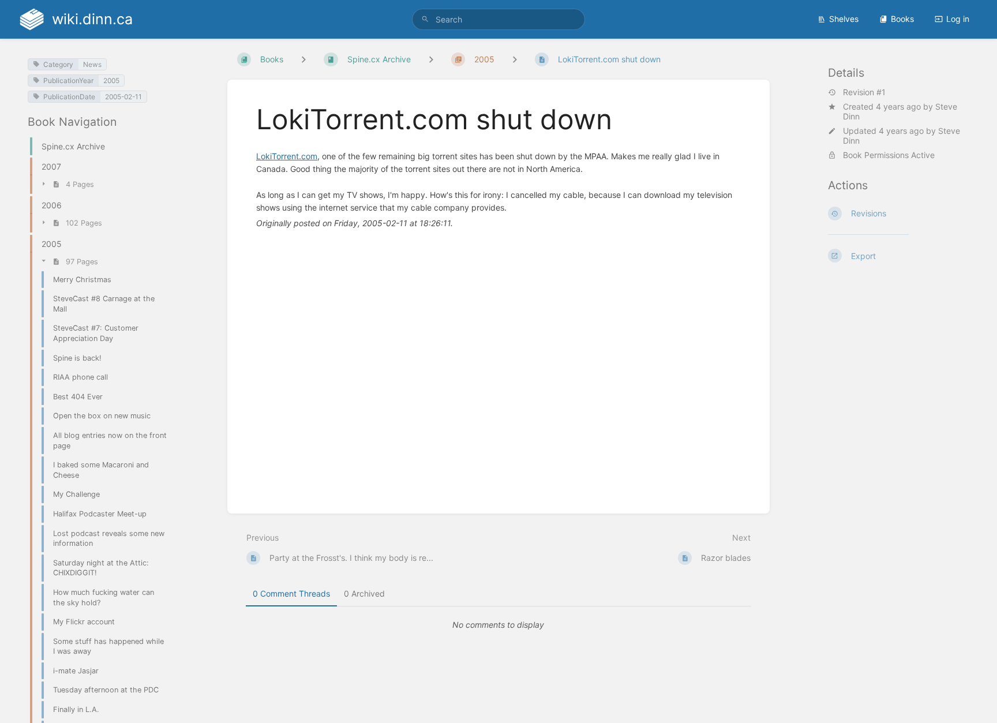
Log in (957, 19)
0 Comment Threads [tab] (291, 593)
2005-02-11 (123, 96)
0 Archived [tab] (364, 593)
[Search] (425, 19)
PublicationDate (69, 96)
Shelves (844, 19)
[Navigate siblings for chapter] (431, 59)
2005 (111, 80)
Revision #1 (864, 92)
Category (58, 64)
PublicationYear (68, 80)
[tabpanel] (498, 625)
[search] (498, 19)
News (92, 64)
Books (902, 19)
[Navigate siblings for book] (303, 59)
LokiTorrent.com (286, 156)
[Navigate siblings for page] (514, 59)
